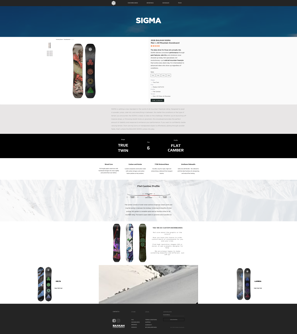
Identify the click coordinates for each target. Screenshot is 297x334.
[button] (75, 39)
